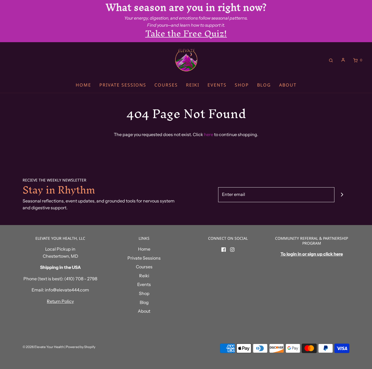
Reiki (192, 85)
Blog (264, 85)
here (208, 134)
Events (217, 85)
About (288, 85)
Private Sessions (122, 85)
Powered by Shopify (80, 347)
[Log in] (343, 60)
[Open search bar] (331, 60)
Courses (166, 85)
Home (83, 85)
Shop (242, 85)
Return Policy (60, 301)
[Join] (341, 194)
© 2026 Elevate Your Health (43, 347)
